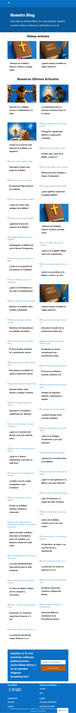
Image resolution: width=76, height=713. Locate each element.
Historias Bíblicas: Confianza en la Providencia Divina (50, 615)
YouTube (43, 688)
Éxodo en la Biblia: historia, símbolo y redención (18, 509)
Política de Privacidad (47, 706)
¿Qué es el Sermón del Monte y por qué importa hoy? (20, 435)
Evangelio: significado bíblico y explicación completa (51, 134)
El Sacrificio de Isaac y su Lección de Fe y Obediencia (53, 547)
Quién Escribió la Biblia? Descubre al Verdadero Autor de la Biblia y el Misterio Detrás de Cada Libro (21, 539)
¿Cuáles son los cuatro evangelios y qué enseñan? (20, 484)
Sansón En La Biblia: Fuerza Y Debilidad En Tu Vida (21, 110)
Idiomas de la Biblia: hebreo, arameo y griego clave (20, 66)
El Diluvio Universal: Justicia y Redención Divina (51, 591)
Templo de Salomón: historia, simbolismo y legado (51, 396)
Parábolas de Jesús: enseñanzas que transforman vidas (51, 352)
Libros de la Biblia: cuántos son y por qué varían (52, 523)
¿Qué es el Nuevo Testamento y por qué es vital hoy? (21, 459)
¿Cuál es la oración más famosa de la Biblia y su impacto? (20, 148)
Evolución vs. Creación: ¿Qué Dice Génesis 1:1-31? (20, 616)
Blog (41, 693)
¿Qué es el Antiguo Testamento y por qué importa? (51, 439)
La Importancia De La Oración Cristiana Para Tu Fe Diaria (53, 110)
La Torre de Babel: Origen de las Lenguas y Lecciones (21, 591)
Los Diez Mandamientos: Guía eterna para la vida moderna (21, 567)
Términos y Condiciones (48, 702)
